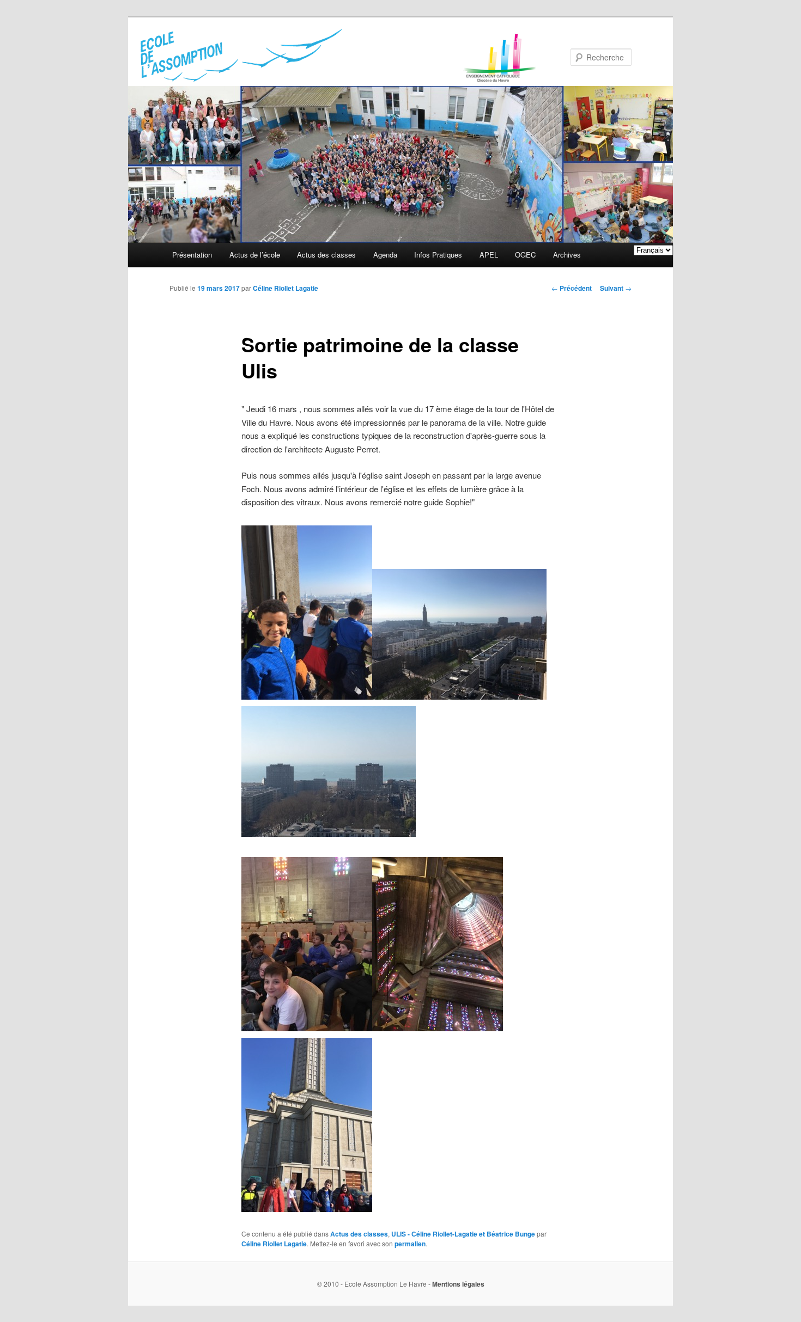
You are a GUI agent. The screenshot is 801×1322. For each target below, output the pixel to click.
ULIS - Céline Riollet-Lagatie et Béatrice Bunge (463, 1234)
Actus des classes (326, 254)
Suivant (616, 288)
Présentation (192, 254)
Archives (567, 254)
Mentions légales (458, 1284)
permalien (410, 1243)
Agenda (385, 254)
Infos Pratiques (438, 254)
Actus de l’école (254, 254)
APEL (489, 254)
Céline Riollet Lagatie (285, 288)
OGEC (525, 254)
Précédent (571, 288)
